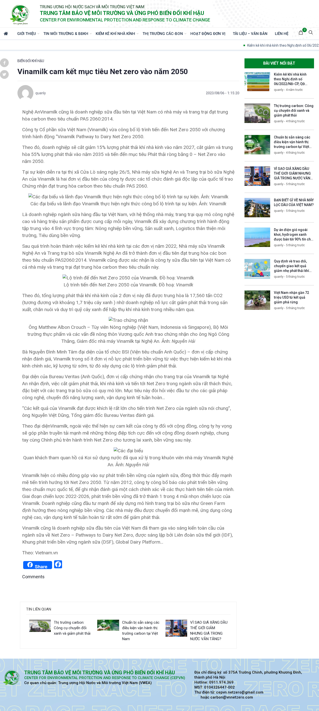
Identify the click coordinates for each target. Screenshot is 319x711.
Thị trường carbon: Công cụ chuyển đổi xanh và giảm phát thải (72, 628)
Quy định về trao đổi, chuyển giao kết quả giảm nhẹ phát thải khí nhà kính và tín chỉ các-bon (292, 270)
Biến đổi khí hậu (30, 61)
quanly (40, 93)
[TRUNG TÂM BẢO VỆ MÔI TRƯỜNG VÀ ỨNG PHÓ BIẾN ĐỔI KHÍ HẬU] (19, 13)
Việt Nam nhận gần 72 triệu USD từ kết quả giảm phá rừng (291, 297)
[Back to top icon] (295, 701)
